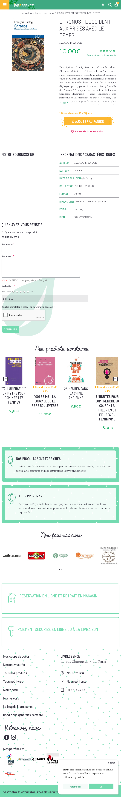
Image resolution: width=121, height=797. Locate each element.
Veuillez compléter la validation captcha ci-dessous (27, 306)
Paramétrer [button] (75, 786)
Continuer (10, 329)
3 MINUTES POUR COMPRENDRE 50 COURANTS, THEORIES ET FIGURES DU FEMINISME (107, 407)
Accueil (25, 13)
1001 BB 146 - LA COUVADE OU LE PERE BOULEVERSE (45, 401)
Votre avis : (7, 256)
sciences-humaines (42, 13)
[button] (5, 379)
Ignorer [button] (111, 762)
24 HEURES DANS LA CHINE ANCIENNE (76, 393)
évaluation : (7, 286)
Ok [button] (101, 786)
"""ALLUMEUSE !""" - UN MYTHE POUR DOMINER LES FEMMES (14, 395)
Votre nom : (7, 244)
